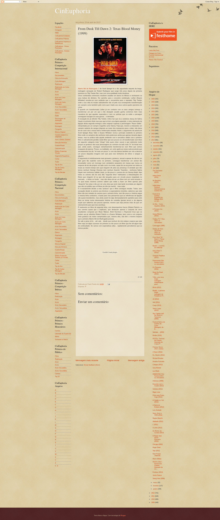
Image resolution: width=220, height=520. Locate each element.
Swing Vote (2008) (159, 478)
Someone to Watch (61, 339)
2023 (153, 108)
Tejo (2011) (156, 450)
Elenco (57, 113)
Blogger (123, 515)
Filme (57, 72)
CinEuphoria (72, 10)
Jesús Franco (157, 475)
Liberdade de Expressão (63, 334)
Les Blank (156, 371)
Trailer (57, 162)
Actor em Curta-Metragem (60, 98)
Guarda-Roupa (60, 145)
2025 (153, 102)
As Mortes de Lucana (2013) (158, 432)
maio (155, 165)
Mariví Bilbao (157, 459)
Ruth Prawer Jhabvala (157, 454)
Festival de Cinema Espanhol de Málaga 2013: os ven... (158, 197)
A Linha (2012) (157, 428)
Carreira (57, 331)
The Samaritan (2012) (157, 171)
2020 (153, 118)
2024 (153, 105)
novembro (156, 146)
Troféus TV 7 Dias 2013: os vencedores (159, 220)
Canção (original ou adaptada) (61, 135)
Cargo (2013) (157, 305)
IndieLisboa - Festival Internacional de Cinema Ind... (159, 188)
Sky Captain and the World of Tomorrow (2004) (158, 316)
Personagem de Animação (60, 119)
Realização (58, 84)
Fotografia (58, 129)
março (155, 482)
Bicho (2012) (157, 287)
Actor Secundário (60, 107)
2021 (153, 114)
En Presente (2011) (157, 268)
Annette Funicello (158, 361)
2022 (153, 111)
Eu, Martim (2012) (159, 355)
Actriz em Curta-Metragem (60, 103)
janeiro (155, 489)
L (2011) (155, 424)
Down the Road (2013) (158, 273)
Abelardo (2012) (158, 421)
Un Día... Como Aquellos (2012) (159, 205)
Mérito (57, 336)
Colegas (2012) (158, 364)
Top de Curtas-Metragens (60, 168)
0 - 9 (56, 466)
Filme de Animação (61, 78)
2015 (153, 133)
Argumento (58, 123)
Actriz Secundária (61, 110)
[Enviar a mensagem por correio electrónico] (108, 284)
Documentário (59, 75)
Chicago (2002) (158, 444)
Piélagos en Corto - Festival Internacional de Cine (156, 55)
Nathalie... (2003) (158, 332)
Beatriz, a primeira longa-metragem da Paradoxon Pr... (159, 293)
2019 (153, 121)
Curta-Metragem (60, 81)
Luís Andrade (157, 410)
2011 (153, 496)
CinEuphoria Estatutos (62, 36)
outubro (155, 149)
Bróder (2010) (157, 335)
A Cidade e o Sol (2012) (158, 401)
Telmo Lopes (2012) (157, 309)
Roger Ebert (157, 447)
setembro (156, 152)
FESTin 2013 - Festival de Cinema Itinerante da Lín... (158, 465)
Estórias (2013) (158, 472)
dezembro (156, 142)
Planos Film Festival (156, 60)
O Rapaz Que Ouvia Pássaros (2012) (157, 438)
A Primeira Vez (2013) (157, 210)
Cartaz (57, 159)
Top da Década (60, 172)
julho (155, 158)
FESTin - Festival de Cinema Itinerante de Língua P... (158, 341)
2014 (153, 137)
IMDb (57, 33)
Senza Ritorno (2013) (157, 215)
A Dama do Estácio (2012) (158, 406)
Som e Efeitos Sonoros (62, 139)
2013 (153, 140)
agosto (155, 155)
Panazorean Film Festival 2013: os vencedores (158, 262)
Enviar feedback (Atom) (92, 365)
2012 (153, 493)
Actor (57, 92)
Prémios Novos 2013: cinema (158, 348)
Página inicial (113, 360)
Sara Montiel (157, 368)
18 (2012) (156, 299)
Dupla (57, 116)
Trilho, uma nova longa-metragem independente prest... (158, 280)
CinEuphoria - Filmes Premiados (62, 47)
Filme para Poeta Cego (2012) (158, 396)
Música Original (60, 132)
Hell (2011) (156, 302)
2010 (153, 499)
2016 (153, 130)
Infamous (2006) (158, 381)
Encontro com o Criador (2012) (158, 385)
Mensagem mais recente (87, 360)
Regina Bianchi (158, 418)
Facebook (58, 27)
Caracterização (60, 148)
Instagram (58, 30)
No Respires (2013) (157, 181)
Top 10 (57, 376)
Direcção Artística (61, 142)
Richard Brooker (158, 358)
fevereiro (156, 486)
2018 (153, 124)
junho (155, 161)
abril (154, 168)
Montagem (58, 126)
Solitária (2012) (158, 389)
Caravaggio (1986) (159, 225)
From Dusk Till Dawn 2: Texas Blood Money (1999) (158, 239)
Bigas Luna (156, 392)
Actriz (57, 95)
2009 (153, 502)
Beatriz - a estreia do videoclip (158, 246)
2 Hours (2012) (157, 352)
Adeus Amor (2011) (157, 176)
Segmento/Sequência (62, 156)
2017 (153, 127)
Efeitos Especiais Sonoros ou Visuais (61, 256)
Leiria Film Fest (154, 50)
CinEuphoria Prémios (62, 39)
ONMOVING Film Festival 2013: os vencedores (158, 376)
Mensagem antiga (136, 360)
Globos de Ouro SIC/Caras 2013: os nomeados (158, 231)
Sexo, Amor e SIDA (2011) (157, 414)
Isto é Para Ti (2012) (157, 251)
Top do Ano (58, 165)
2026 (153, 99)
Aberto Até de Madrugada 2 (88, 88)
